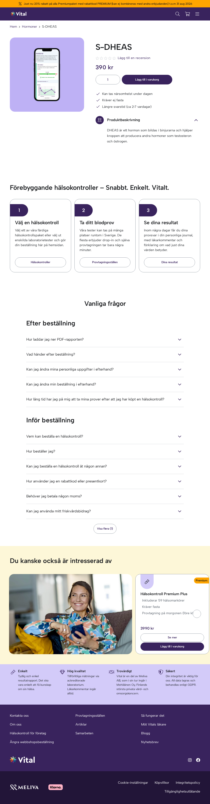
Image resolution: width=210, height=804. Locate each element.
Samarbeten (84, 733)
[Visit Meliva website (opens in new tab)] (24, 787)
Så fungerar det (152, 716)
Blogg (145, 733)
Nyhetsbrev (150, 742)
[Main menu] (197, 14)
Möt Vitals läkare (153, 724)
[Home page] (19, 14)
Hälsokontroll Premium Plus (163, 594)
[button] (197, 614)
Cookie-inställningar (133, 783)
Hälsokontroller (40, 262)
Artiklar (81, 724)
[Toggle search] (177, 14)
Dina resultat (169, 262)
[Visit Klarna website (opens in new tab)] (55, 787)
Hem (13, 26)
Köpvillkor (162, 783)
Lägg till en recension (134, 58)
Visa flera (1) (105, 528)
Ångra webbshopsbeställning (32, 742)
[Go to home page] (22, 759)
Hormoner (29, 26)
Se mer (172, 637)
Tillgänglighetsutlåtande (182, 791)
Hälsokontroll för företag (28, 733)
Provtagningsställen (105, 262)
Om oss (16, 724)
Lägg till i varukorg (147, 79)
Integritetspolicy (188, 783)
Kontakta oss (19, 716)
